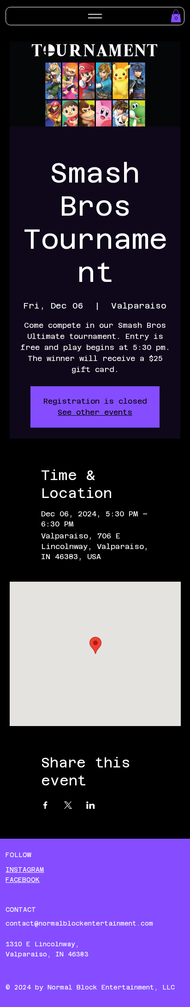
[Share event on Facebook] (45, 805)
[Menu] (95, 16)
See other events (95, 412)
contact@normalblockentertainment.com (79, 923)
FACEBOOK (23, 879)
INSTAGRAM (25, 869)
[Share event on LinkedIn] (90, 805)
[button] (176, 16)
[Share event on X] (68, 805)
